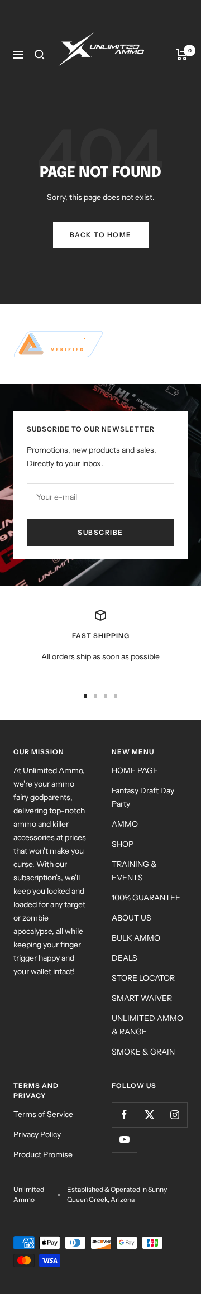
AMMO (125, 824)
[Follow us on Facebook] (124, 1114)
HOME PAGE (135, 770)
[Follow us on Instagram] (174, 1114)
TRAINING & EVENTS (134, 871)
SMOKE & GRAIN (143, 1052)
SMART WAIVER (142, 998)
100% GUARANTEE (146, 898)
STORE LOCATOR (143, 978)
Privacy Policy (37, 1134)
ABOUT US (131, 918)
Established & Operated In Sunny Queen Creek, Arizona (117, 1194)
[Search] (40, 55)
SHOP (122, 844)
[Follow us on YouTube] (124, 1139)
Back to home (101, 235)
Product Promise (43, 1154)
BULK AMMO (136, 938)
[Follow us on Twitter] (149, 1114)
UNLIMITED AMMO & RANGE (147, 1025)
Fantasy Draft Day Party (143, 797)
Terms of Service (43, 1114)
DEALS (124, 958)
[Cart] (182, 54)
